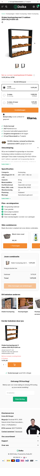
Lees (5, 164)
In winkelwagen (20, 110)
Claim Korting (20, 399)
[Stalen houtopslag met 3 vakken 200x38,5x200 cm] (11, 333)
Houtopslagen (10, 14)
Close (20, 436)
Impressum (18, 431)
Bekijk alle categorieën (3, 7)
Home (3, 14)
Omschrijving (7, 148)
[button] (2, 1)
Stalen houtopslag (21, 14)
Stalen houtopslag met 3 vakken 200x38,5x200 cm (11, 346)
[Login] (34, 6)
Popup (34, 75)
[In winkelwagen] (14, 364)
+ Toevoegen (15, 246)
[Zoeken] (6, 7)
